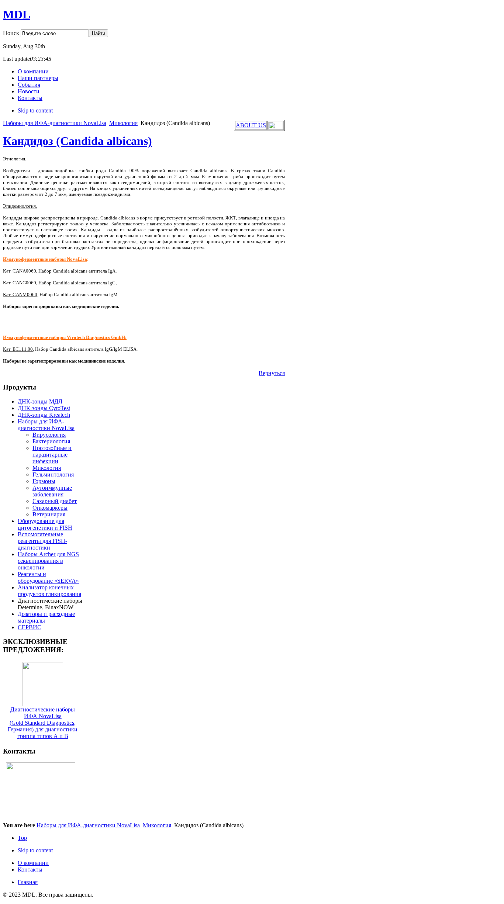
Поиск (12, 33)
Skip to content (35, 110)
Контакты (30, 869)
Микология (123, 123)
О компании (33, 863)
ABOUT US (251, 125)
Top (22, 838)
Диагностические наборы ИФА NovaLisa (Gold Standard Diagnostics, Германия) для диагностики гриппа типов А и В (42, 722)
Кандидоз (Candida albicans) (77, 141)
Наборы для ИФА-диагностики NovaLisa (54, 123)
